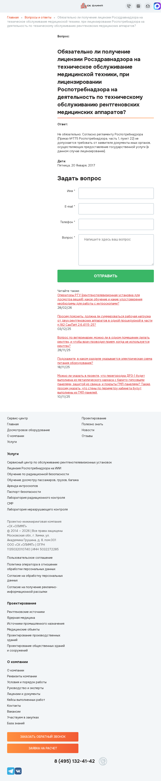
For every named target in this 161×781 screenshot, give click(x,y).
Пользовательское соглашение (30, 558)
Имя (71, 191)
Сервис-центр (17, 418)
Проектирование (94, 418)
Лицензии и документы (23, 694)
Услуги (12, 442)
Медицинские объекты (23, 629)
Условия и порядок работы (27, 682)
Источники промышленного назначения (35, 623)
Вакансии (14, 711)
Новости (88, 430)
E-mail (70, 206)
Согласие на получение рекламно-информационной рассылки (32, 589)
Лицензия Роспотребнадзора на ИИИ (34, 468)
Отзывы (87, 436)
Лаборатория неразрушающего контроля (37, 509)
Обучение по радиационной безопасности (38, 474)
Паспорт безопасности (24, 492)
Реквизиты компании (22, 676)
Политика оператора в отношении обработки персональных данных (32, 567)
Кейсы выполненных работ (26, 700)
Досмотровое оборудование (28, 430)
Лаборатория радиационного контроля (36, 498)
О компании (15, 436)
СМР (10, 503)
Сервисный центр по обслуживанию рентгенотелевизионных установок (59, 462)
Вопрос (68, 237)
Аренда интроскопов (22, 486)
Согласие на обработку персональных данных (35, 578)
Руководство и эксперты (25, 688)
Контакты (14, 706)
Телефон (67, 222)
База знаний (16, 723)
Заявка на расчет (43, 748)
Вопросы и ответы (38, 17)
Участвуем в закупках (23, 717)
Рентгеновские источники (26, 612)
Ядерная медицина (21, 618)
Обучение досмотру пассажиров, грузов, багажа (43, 480)
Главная (13, 17)
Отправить (105, 276)
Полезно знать (92, 424)
